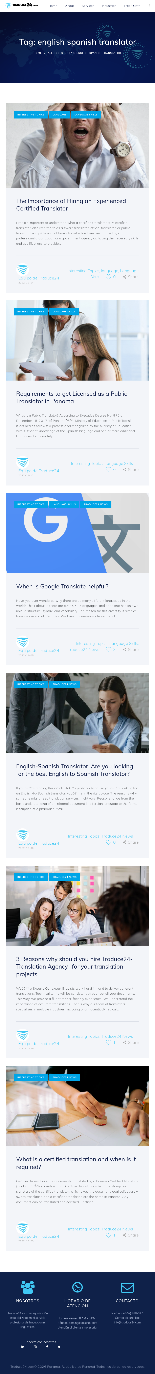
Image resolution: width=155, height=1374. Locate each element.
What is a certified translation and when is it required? (76, 1162)
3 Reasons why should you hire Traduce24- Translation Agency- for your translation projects (74, 966)
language (60, 114)
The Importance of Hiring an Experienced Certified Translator (71, 204)
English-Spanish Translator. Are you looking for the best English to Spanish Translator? (74, 770)
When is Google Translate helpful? (62, 586)
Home (38, 53)
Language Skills (86, 114)
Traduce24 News (96, 504)
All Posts (55, 53)
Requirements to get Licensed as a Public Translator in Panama (71, 397)
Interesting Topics (31, 114)
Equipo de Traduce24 (38, 277)
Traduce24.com (22, 1366)
